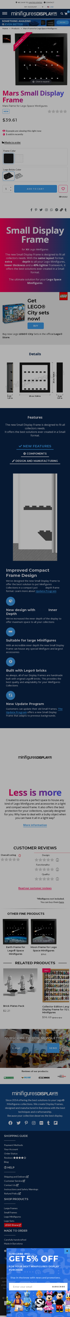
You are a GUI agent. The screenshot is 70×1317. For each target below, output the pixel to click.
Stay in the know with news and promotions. (36, 1277)
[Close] (67, 1251)
